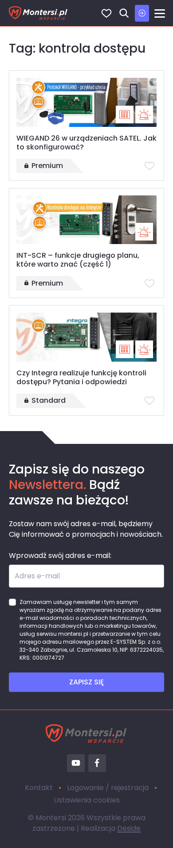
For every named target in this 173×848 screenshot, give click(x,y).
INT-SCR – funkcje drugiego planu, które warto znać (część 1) (77, 259)
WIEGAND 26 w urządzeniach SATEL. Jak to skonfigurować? (86, 142)
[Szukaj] (124, 13)
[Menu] (160, 13)
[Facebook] (97, 763)
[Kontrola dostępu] (125, 114)
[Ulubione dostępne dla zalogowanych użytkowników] (149, 166)
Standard (48, 400)
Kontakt (39, 788)
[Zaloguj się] (142, 13)
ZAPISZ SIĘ (86, 682)
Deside (129, 828)
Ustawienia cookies (87, 800)
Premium (47, 165)
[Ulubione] (106, 13)
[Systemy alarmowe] (144, 114)
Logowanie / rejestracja (108, 788)
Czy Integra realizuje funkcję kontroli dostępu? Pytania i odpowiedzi (81, 377)
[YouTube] (76, 763)
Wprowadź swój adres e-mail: (60, 555)
